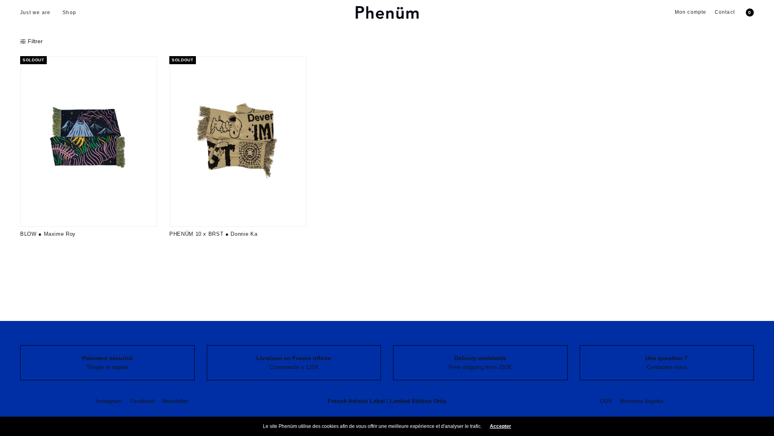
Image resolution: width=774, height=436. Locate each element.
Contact (725, 12)
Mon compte (691, 12)
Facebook (142, 401)
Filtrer (35, 41)
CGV (606, 401)
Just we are (35, 12)
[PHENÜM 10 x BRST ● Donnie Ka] (237, 141)
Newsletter (175, 401)
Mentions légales (641, 401)
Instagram (109, 401)
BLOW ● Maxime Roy (48, 234)
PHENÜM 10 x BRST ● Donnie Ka (213, 234)
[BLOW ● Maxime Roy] (88, 141)
